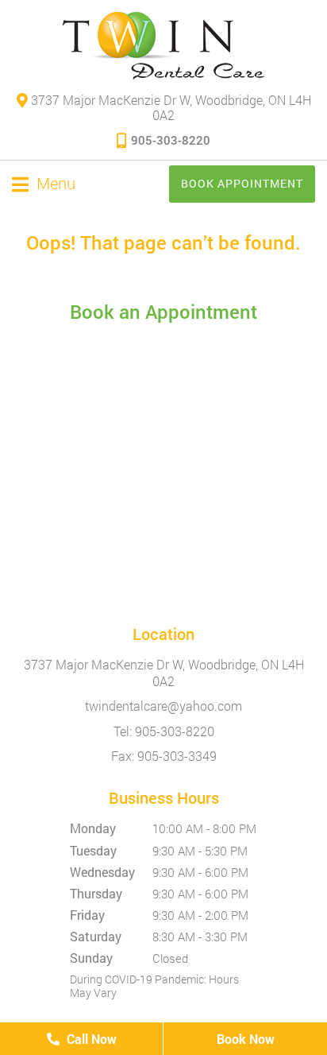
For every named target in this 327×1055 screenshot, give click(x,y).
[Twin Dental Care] (163, 46)
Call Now (90, 1038)
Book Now (246, 1038)
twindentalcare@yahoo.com (163, 705)
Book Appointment (242, 183)
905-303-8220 (170, 140)
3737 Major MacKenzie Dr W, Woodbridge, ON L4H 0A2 (169, 107)
